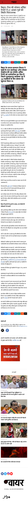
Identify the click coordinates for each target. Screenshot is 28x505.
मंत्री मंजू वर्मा (10, 212)
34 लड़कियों (6, 115)
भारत (12, 26)
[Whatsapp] (18, 62)
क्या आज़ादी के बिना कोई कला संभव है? (10, 462)
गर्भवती (6, 298)
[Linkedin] (15, 62)
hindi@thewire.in (23, 326)
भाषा (1, 26)
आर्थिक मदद (15, 340)
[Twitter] (9, 62)
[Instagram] (8, 473)
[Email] (25, 62)
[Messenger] (5, 62)
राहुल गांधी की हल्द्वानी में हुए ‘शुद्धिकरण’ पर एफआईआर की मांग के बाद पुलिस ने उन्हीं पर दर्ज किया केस (12, 394)
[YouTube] (11, 473)
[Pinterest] (12, 62)
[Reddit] (22, 62)
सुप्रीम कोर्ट (9, 186)
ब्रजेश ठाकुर (17, 131)
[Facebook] (2, 62)
